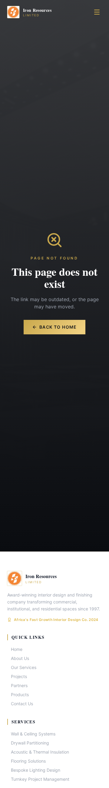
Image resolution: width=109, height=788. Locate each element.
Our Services (23, 667)
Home (16, 649)
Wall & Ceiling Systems (33, 733)
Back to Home (58, 327)
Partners (19, 685)
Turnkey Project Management (40, 779)
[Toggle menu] (97, 12)
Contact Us (22, 703)
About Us (20, 658)
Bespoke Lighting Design (35, 770)
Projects (19, 676)
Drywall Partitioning (30, 742)
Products (20, 694)
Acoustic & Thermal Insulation (40, 751)
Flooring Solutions (28, 761)
